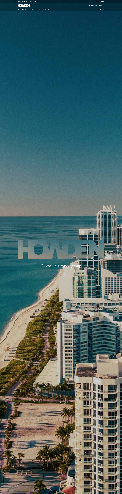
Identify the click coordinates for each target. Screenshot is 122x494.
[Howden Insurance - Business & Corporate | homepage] (24, 5)
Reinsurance (33, 1)
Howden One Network (93, 5)
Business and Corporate (23, 1)
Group (97, 1)
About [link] (19, 9)
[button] (102, 1)
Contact (47, 9)
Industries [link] (24, 9)
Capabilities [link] (31, 9)
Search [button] (100, 5)
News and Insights (39, 9)
